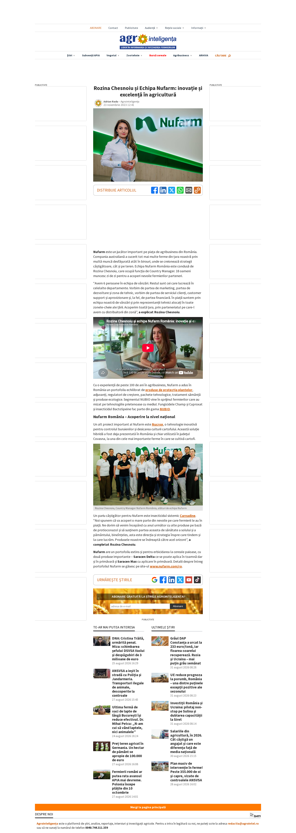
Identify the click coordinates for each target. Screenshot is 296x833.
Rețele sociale (173, 28)
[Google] (154, 579)
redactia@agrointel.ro (243, 823)
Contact (113, 28)
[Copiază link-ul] (197, 190)
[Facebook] (154, 190)
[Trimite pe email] (188, 190)
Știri (69, 55)
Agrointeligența (47, 823)
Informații (197, 28)
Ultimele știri (163, 627)
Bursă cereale (157, 55)
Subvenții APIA (91, 55)
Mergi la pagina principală (148, 807)
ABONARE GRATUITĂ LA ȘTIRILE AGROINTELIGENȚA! (148, 596)
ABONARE (96, 28)
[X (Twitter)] (171, 190)
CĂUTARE (220, 55)
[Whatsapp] (180, 190)
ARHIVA (203, 55)
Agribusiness (181, 55)
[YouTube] (188, 579)
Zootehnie (132, 55)
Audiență (150, 28)
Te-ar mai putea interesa (114, 627)
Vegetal (111, 55)
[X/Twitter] (180, 579)
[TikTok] (197, 579)
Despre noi (44, 814)
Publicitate (131, 28)
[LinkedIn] (163, 190)
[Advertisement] (148, 12)
